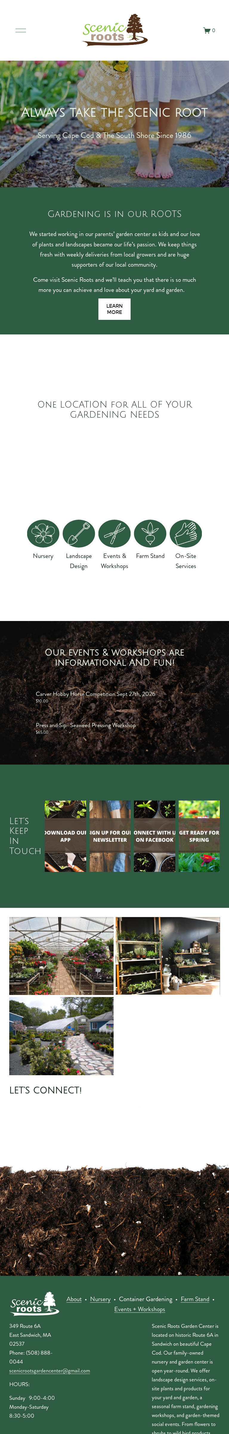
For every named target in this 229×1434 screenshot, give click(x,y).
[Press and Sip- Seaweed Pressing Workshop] (86, 714)
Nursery (100, 1299)
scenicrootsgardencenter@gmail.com (49, 1371)
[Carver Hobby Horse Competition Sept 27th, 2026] (95, 683)
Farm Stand (195, 1299)
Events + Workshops (139, 1309)
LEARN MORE (114, 309)
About (74, 1299)
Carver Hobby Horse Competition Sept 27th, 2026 (95, 694)
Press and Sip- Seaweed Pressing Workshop (86, 725)
